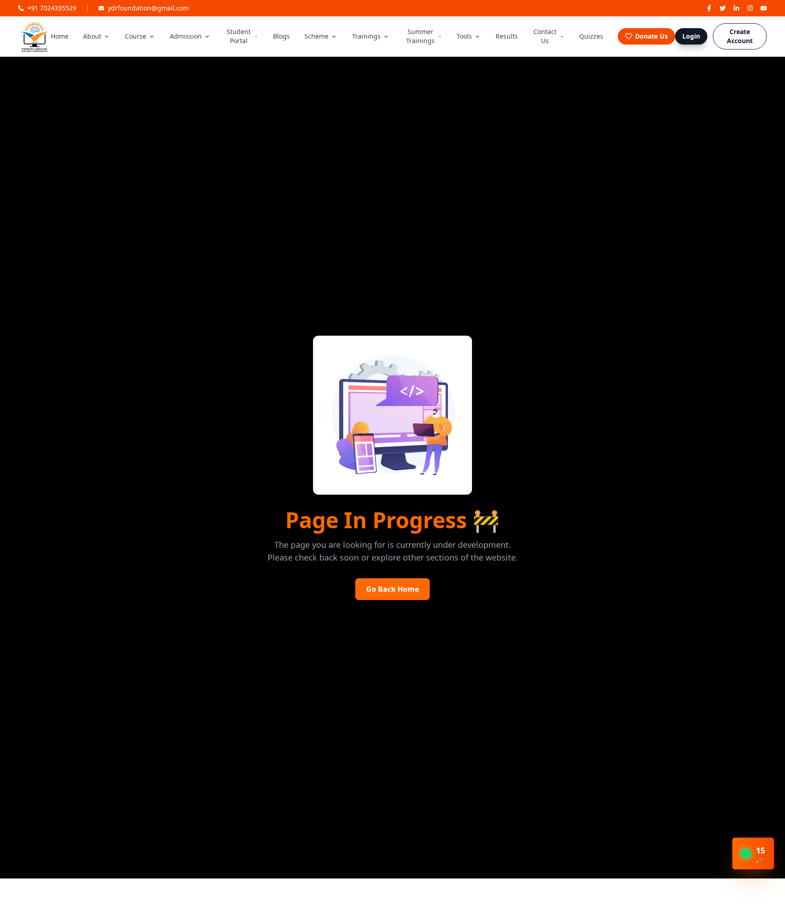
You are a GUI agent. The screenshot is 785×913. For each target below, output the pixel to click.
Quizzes (591, 36)
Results (507, 36)
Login (691, 36)
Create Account (740, 36)
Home (60, 36)
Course (135, 36)
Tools (464, 36)
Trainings (366, 36)
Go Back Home (392, 589)
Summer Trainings (420, 36)
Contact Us (544, 36)
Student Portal (239, 36)
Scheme (316, 36)
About (92, 36)
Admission (186, 36)
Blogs (281, 36)
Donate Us (651, 36)
